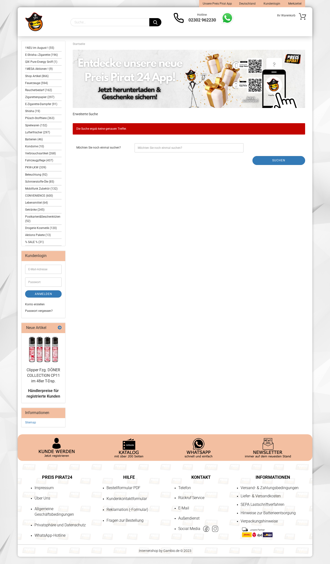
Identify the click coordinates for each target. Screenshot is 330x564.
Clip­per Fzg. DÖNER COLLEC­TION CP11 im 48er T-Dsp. (43, 375)
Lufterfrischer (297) (37, 132)
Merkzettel (294, 3)
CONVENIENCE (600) (39, 195)
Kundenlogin (271, 3)
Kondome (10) (34, 146)
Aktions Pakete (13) (38, 235)
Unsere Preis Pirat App (217, 3)
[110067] (43, 349)
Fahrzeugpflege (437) (39, 160)
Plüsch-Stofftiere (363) (39, 118)
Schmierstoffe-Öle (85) (39, 181)
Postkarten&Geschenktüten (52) (42, 218)
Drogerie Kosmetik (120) (41, 228)
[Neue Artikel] (60, 328)
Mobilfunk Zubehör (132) (41, 188)
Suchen (278, 160)
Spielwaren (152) (36, 125)
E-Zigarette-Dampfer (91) (41, 104)
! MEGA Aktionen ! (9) (39, 69)
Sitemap (30, 422)
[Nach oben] (13, 532)
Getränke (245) (34, 209)
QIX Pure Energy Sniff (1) (41, 62)
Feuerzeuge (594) (36, 83)
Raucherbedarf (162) (38, 90)
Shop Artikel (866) (37, 76)
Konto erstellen (35, 304)
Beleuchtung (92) (36, 174)
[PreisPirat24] (34, 21)
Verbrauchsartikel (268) (40, 153)
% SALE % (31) (34, 242)
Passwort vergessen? (39, 311)
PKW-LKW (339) (35, 167)
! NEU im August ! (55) (39, 48)
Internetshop (148, 551)
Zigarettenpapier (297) (39, 97)
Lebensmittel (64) (36, 202)
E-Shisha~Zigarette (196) (41, 55)
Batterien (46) (34, 139)
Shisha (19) (32, 111)
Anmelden (43, 294)
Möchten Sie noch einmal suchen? (98, 147)
